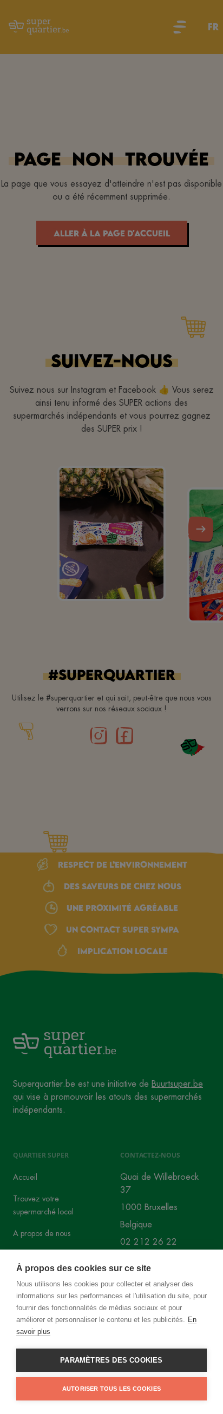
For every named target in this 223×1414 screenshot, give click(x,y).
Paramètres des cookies (111, 1360)
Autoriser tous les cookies (111, 1388)
